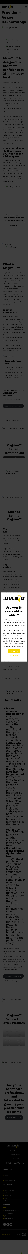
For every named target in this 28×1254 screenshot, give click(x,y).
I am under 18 (14, 655)
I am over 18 (14, 651)
